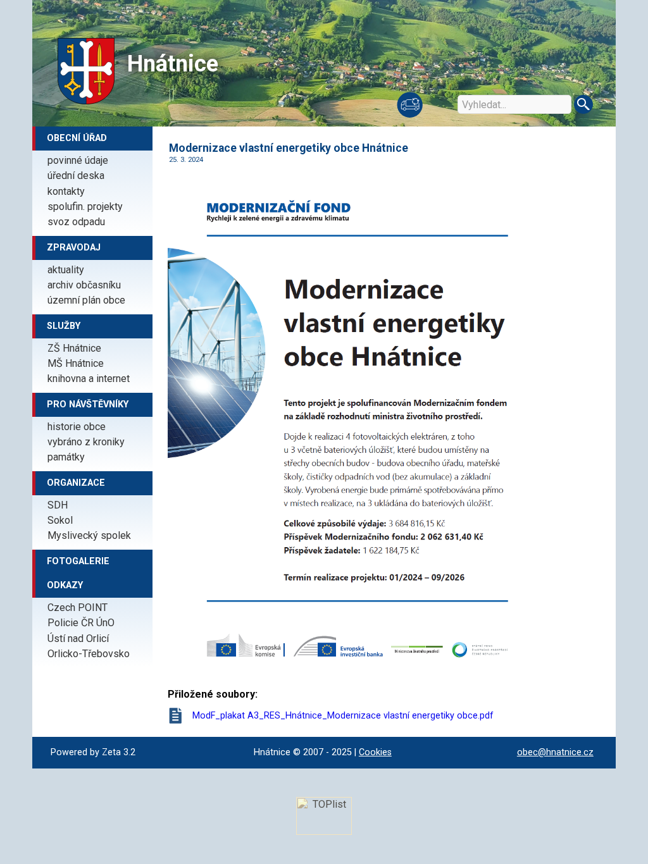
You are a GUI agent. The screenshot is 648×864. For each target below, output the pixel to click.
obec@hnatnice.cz (555, 752)
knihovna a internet (88, 379)
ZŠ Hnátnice (74, 348)
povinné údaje (77, 160)
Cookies (375, 752)
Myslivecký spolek (89, 535)
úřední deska (75, 176)
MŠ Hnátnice (75, 363)
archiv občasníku (84, 285)
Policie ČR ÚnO (81, 623)
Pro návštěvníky (87, 404)
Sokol (60, 520)
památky (66, 457)
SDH (57, 505)
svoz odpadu (76, 222)
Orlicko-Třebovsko (88, 654)
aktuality (65, 270)
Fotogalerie (78, 561)
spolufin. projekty (85, 207)
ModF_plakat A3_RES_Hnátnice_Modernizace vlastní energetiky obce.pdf (343, 715)
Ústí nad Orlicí (78, 639)
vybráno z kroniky (86, 442)
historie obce (76, 427)
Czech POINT (77, 608)
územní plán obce (86, 300)
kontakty (66, 191)
